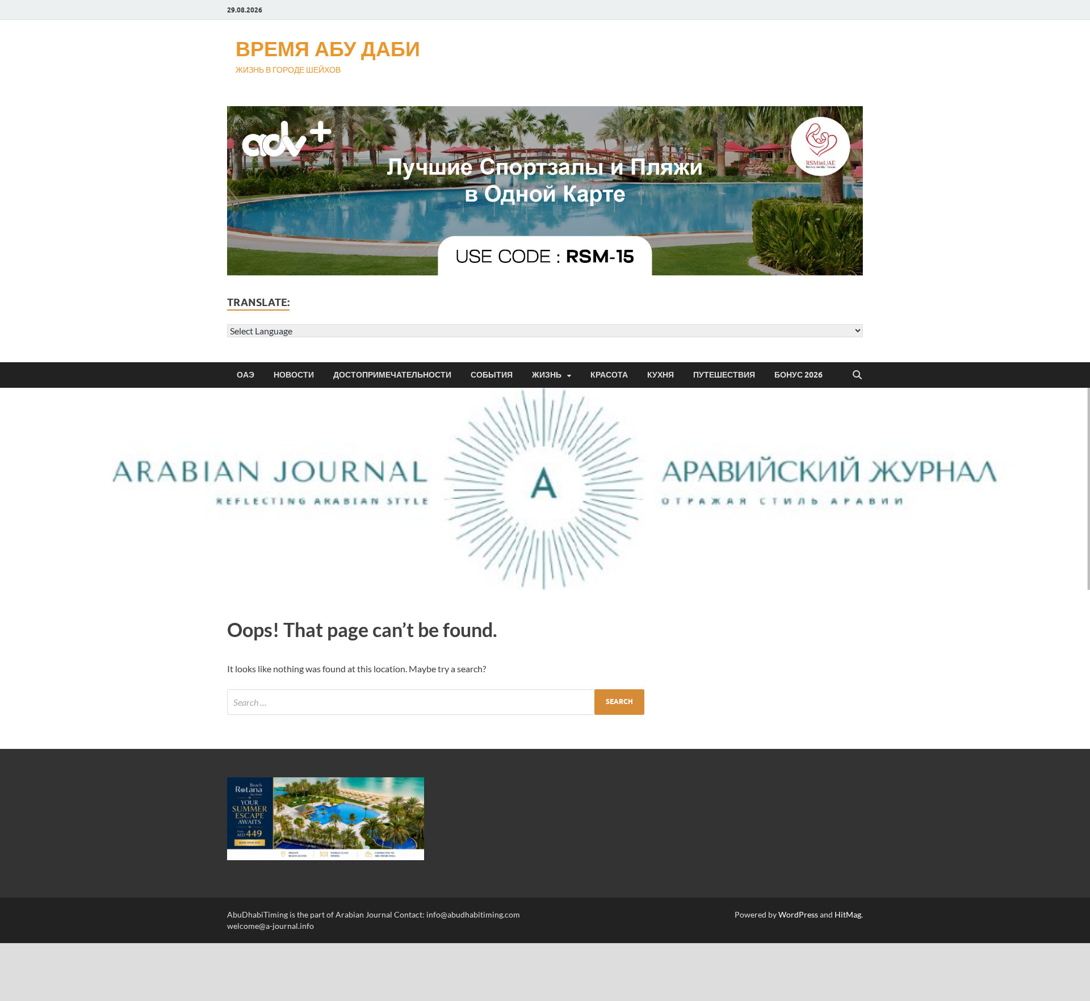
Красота (609, 374)
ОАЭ (245, 374)
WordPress (798, 914)
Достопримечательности (392, 374)
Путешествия (724, 374)
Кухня (660, 374)
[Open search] (857, 375)
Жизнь (546, 374)
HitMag (848, 914)
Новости (294, 374)
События (492, 374)
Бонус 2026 (798, 374)
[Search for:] (435, 702)
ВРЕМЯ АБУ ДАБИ (328, 48)
